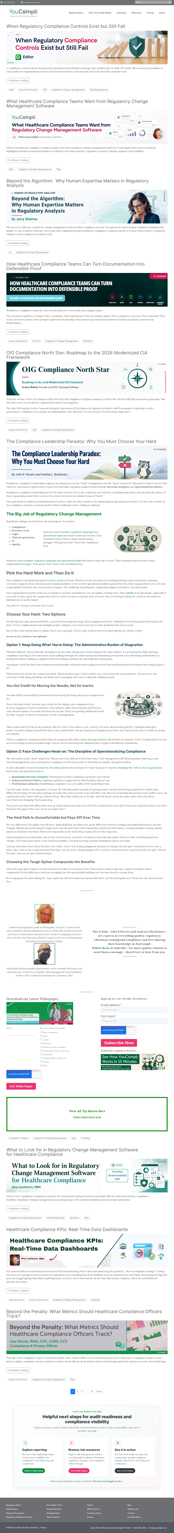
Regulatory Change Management (68, 89)
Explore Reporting (33, 1470)
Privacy (43, 1528)
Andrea (12, 927)
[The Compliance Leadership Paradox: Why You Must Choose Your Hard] (87, 462)
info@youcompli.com (32, 2)
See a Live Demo (125, 1470)
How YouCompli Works (100, 13)
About (162, 13)
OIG (45, 89)
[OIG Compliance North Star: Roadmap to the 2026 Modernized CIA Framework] (87, 378)
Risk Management (99, 89)
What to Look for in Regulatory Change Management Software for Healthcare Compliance (72, 1152)
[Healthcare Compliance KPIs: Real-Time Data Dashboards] (87, 1250)
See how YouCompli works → (108, 1481)
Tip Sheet (88, 341)
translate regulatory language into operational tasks (52, 560)
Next (99, 1391)
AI (10, 252)
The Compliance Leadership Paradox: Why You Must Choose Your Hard (81, 441)
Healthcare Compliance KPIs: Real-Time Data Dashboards (67, 1229)
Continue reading (18, 80)
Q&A (11, 169)
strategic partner (97, 739)
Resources (136, 13)
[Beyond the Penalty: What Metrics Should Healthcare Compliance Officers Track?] (87, 1337)
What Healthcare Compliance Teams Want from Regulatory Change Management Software (77, 104)
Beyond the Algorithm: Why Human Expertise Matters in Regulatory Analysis (77, 183)
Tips (59, 169)
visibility (130, 592)
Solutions (121, 13)
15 (92, 1391)
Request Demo (76, 13)
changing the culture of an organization (140, 767)
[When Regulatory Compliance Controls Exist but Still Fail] (87, 47)
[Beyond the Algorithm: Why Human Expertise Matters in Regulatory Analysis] (87, 206)
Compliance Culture (18, 1138)
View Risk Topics (79, 1470)
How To (36, 341)
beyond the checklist (47, 767)
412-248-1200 (9, 2)
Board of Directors (28, 89)
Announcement (16, 1299)
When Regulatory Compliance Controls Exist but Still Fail (66, 26)
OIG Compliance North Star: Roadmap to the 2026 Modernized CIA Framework (76, 355)
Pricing (150, 13)
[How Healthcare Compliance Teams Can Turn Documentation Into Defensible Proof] (87, 289)
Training (85, 1138)
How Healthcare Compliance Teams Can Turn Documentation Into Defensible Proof (75, 266)
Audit (11, 89)
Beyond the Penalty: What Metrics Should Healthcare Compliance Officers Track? (84, 1314)
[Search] (170, 2)
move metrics (57, 580)
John (9, 968)
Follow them (100, 948)
